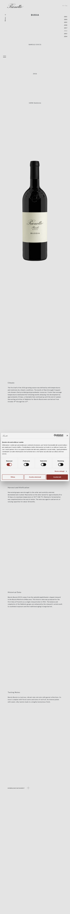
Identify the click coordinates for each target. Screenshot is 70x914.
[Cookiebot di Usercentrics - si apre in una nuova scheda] (55, 435)
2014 (65, 36)
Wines (5, 18)
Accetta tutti (57, 477)
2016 (65, 31)
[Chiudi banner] (67, 435)
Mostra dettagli (59, 471)
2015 (65, 33)
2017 (65, 28)
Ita (63, 5)
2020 (65, 19)
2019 (65, 22)
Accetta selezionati (35, 477)
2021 (65, 16)
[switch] (26, 464)
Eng (66, 5)
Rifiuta (13, 477)
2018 (65, 25)
